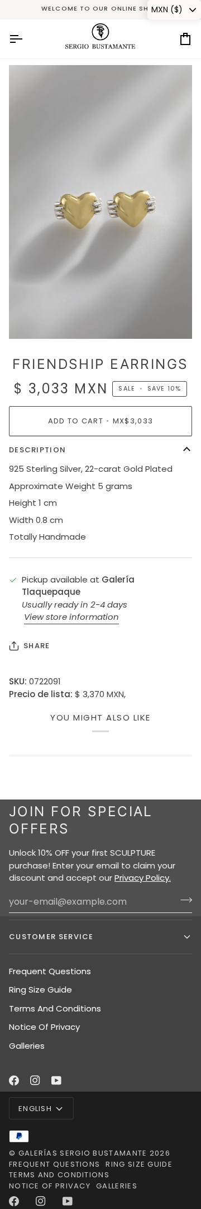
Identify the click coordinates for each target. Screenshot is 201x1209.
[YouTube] (56, 1080)
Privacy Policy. (142, 878)
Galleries (27, 1046)
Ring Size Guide (40, 989)
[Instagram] (35, 1080)
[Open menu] (25, 38)
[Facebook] (14, 1080)
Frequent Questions (50, 971)
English (35, 1108)
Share (36, 645)
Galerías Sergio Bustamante (82, 1153)
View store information (71, 617)
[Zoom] (30, 318)
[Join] (183, 900)
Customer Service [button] (51, 936)
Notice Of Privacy (44, 1027)
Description (37, 450)
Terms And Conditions (55, 1008)
